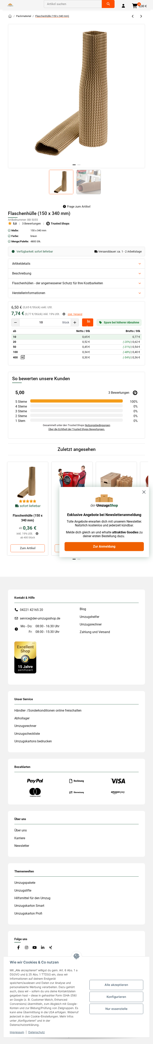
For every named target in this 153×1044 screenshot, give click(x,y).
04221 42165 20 (31, 610)
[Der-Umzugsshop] (10, 5)
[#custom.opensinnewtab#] (25, 657)
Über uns (20, 830)
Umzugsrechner (91, 624)
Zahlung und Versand (95, 632)
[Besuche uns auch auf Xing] (51, 948)
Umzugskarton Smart (29, 906)
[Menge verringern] (16, 322)
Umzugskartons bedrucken (33, 741)
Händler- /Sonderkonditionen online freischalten (47, 710)
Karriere (19, 838)
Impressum (17, 1032)
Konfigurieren (116, 997)
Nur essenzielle (116, 1009)
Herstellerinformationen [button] (28, 293)
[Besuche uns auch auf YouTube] (34, 948)
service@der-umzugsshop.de (40, 618)
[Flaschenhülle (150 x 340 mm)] (28, 482)
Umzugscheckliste (27, 734)
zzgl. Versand (75, 314)
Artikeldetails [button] (21, 263)
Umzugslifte (22, 890)
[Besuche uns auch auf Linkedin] (42, 948)
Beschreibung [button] (21, 273)
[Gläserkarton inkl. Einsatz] (116, 482)
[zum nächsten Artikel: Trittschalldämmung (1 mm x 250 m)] (141, 16)
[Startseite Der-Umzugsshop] (10, 16)
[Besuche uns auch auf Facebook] (18, 948)
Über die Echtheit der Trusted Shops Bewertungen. (76, 429)
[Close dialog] (143, 491)
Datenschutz (36, 1032)
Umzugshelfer (89, 617)
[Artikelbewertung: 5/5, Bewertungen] (27, 501)
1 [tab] (74, 164)
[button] (123, 6)
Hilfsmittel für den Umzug (32, 898)
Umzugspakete (24, 883)
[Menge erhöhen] (75, 322)
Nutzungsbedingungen (97, 425)
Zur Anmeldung (104, 546)
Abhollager (21, 718)
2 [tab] (78, 164)
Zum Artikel (27, 548)
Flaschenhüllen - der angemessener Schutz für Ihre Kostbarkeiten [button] (57, 283)
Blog (83, 609)
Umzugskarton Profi (28, 913)
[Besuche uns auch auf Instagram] (26, 948)
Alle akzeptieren (116, 985)
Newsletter (21, 846)
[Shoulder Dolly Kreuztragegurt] (72, 482)
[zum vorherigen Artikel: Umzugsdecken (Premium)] (133, 16)
